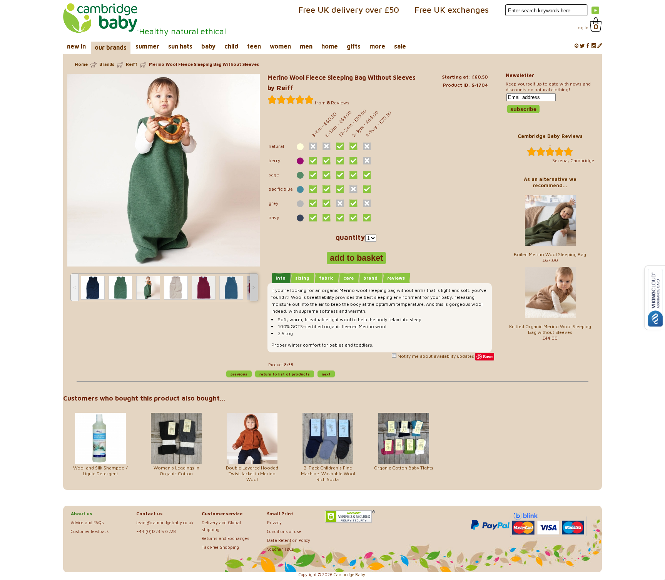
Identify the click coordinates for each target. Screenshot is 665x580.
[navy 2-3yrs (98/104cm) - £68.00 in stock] (353, 217)
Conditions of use (284, 531)
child (231, 46)
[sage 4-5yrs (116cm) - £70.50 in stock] (367, 175)
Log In (581, 27)
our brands (111, 47)
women (280, 46)
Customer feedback (90, 531)
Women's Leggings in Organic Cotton (176, 470)
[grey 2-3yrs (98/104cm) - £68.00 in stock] (353, 203)
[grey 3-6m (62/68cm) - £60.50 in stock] (313, 203)
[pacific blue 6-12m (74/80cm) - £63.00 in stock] (326, 189)
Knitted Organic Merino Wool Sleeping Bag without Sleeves (550, 329)
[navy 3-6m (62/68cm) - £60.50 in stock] (313, 217)
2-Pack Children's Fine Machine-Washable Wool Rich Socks (328, 473)
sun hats (180, 46)
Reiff (131, 64)
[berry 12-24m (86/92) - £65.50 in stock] (340, 160)
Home (81, 64)
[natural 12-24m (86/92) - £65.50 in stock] (340, 146)
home (329, 46)
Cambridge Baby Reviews (550, 136)
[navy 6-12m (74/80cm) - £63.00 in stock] (326, 217)
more (377, 46)
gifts (354, 46)
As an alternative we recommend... (550, 182)
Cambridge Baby (349, 574)
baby (208, 46)
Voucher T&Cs (280, 549)
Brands (106, 64)
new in (76, 46)
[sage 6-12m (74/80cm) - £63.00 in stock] (326, 175)
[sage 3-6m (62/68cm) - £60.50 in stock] (313, 175)
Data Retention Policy (288, 540)
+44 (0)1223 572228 (156, 531)
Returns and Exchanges (225, 538)
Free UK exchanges (451, 10)
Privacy (274, 522)
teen (254, 46)
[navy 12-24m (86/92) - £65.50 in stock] (340, 217)
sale (400, 46)
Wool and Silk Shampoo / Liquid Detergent (100, 470)
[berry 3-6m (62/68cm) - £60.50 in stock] (313, 160)
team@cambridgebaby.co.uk (165, 522)
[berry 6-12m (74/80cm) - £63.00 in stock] (326, 160)
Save (488, 356)
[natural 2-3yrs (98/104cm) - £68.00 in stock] (353, 146)
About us (81, 513)
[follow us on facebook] (588, 46)
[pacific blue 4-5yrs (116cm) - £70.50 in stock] (367, 189)
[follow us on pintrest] (576, 46)
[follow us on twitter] (582, 46)
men (306, 46)
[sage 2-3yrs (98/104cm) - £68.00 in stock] (353, 175)
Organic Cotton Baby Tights (403, 468)
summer (147, 46)
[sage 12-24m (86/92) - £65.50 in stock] (340, 175)
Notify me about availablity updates (435, 356)
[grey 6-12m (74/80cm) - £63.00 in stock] (326, 203)
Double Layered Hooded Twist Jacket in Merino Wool (252, 473)
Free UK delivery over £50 (348, 10)
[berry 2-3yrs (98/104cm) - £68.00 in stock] (353, 160)
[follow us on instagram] (593, 46)
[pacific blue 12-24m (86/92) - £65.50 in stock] (340, 189)
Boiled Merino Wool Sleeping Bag (550, 254)
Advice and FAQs (87, 522)
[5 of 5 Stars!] (290, 99)
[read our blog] (599, 46)
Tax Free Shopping (220, 547)
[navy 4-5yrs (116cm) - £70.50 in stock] (367, 217)
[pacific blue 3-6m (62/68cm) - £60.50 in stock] (313, 189)
